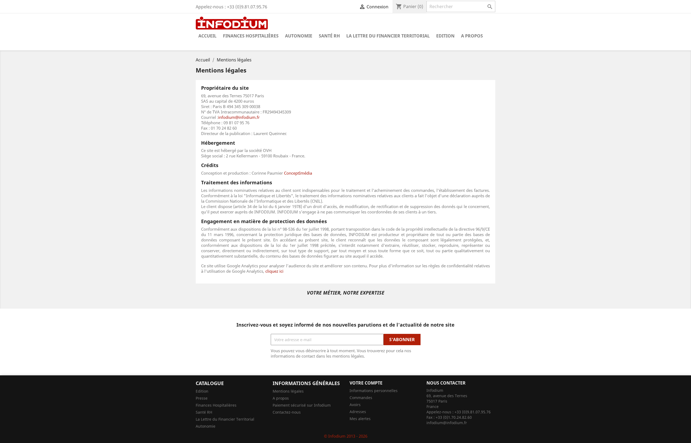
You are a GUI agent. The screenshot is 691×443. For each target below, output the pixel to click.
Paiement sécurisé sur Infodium (302, 405)
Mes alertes (360, 418)
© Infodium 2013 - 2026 (345, 436)
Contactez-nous (287, 412)
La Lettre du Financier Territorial (388, 36)
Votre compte (366, 383)
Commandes (361, 397)
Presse (202, 398)
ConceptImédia (298, 173)
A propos (472, 36)
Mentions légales (288, 391)
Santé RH (329, 36)
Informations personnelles (374, 390)
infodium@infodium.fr (239, 117)
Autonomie (298, 36)
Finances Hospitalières (251, 36)
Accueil (207, 36)
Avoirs (355, 404)
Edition (445, 36)
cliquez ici (274, 271)
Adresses (358, 411)
